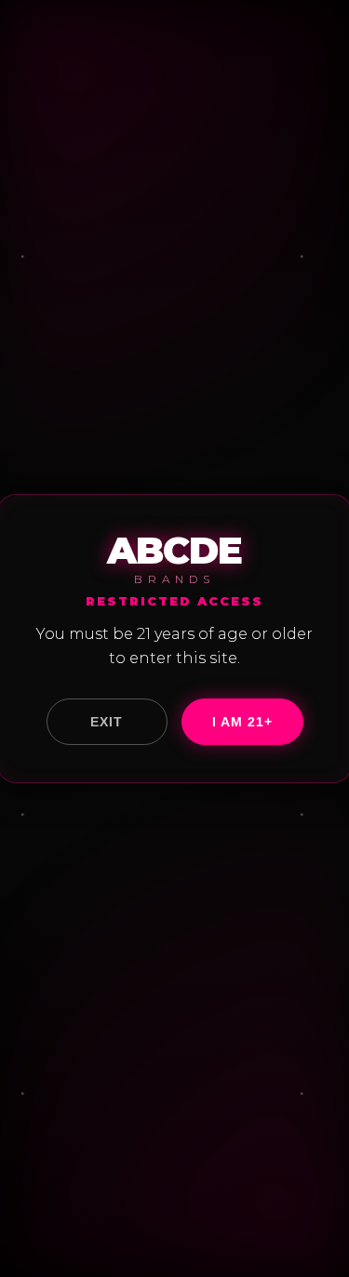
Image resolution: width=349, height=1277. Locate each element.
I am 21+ (242, 721)
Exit (106, 721)
